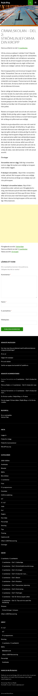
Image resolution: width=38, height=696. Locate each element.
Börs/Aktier (5, 476)
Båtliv (3, 472)
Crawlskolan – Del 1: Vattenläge (12, 562)
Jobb (2, 506)
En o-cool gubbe (6, 415)
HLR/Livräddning (6, 495)
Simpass (3, 606)
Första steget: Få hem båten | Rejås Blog (14, 400)
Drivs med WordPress (7, 693)
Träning (3, 533)
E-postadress (6, 311)
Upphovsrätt (5, 537)
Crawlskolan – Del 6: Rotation (12, 581)
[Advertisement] (19, 224)
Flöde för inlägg (6, 439)
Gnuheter (4, 491)
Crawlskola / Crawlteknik (9, 558)
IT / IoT (3, 502)
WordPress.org (6, 447)
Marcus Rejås (5, 385)
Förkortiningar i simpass (10, 610)
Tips (2, 529)
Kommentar (6, 274)
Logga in (3, 435)
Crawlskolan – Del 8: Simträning (12, 589)
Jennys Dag (4, 417)
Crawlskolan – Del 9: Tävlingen (12, 593)
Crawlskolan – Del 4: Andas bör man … (14, 574)
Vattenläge (20, 246)
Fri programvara (6, 487)
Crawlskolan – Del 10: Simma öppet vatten (16, 597)
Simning (3, 525)
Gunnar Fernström (7, 391)
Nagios (3, 514)
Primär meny (35, 2)
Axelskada (4, 464)
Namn (3, 302)
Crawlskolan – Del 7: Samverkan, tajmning (16, 585)
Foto (2, 483)
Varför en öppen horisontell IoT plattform (14, 365)
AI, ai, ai (3, 354)
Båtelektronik (6, 651)
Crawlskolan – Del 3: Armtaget (12, 570)
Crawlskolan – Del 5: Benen (11, 577)
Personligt (4, 522)
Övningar (4, 544)
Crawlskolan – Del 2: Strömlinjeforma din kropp (18, 566)
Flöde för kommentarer (8, 443)
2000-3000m (5, 460)
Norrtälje (4, 518)
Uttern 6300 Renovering (9, 541)
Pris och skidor (6, 361)
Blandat (3, 468)
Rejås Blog (5, 2)
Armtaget (15, 252)
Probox (25, 396)
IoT (2, 499)
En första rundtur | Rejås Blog (10, 396)
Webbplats (5, 320)
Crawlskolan (22, 48)
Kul (2, 510)
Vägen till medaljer (7, 358)
